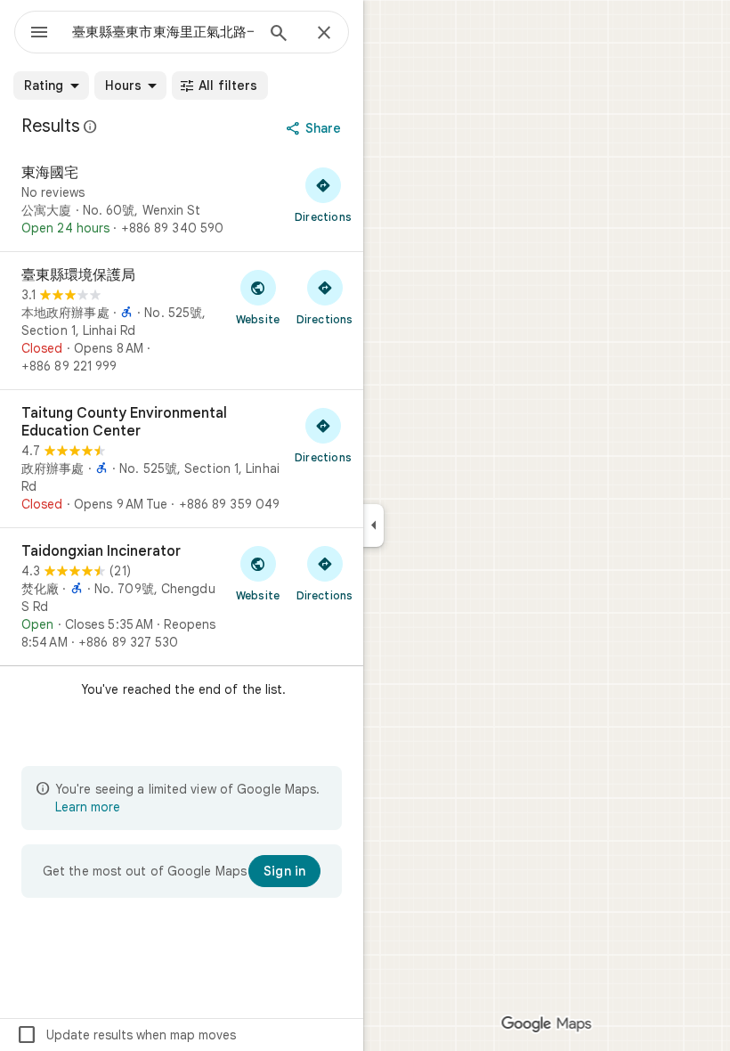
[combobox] (163, 32)
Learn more (87, 807)
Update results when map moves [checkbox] (126, 1035)
